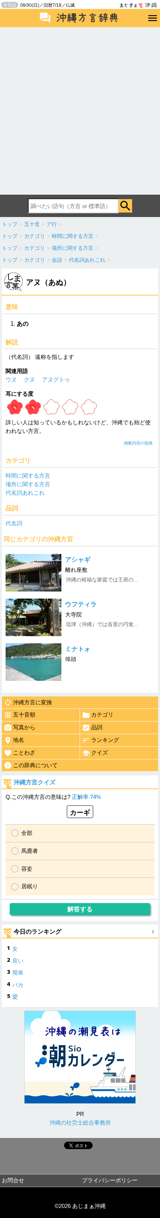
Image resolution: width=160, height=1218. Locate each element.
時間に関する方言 (28, 475)
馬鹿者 (29, 851)
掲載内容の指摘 (138, 443)
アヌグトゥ (56, 379)
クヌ (29, 379)
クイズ (99, 752)
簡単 (17, 972)
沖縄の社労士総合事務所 (80, 1122)
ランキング (105, 740)
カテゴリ (102, 714)
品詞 (96, 727)
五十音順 (24, 714)
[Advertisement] (80, 111)
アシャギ (77, 559)
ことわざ (24, 752)
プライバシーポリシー (110, 1180)
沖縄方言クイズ (34, 782)
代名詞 (14, 523)
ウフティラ (81, 604)
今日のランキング (37, 931)
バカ (17, 985)
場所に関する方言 (28, 484)
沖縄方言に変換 (32, 702)
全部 (26, 833)
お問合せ (13, 1180)
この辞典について (35, 765)
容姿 (26, 868)
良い (17, 960)
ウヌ (11, 379)
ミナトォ (77, 649)
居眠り (29, 886)
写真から (24, 727)
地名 (18, 740)
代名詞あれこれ (25, 493)
